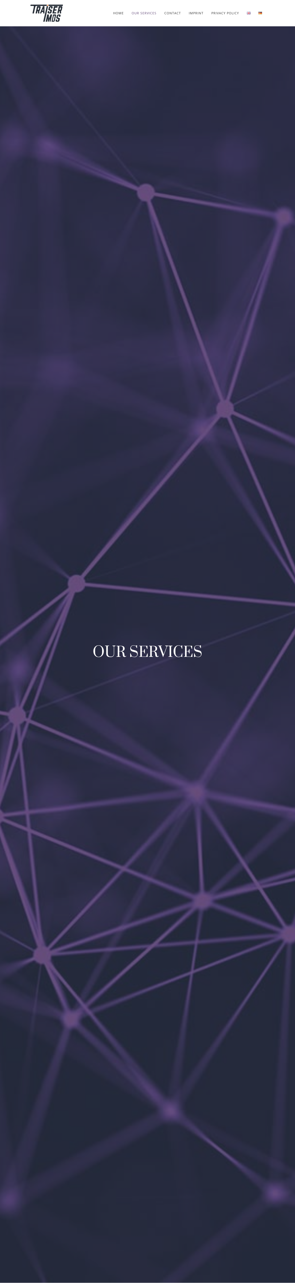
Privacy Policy (225, 13)
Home (118, 13)
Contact (172, 13)
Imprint (196, 13)
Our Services (144, 13)
